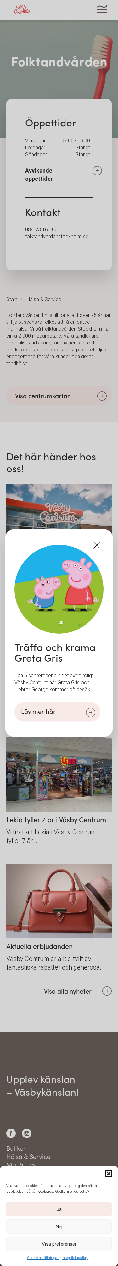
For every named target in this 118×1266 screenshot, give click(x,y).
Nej (59, 1227)
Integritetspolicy (75, 1258)
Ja (59, 1209)
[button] (108, 1173)
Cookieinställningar (43, 1258)
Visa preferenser (59, 1244)
